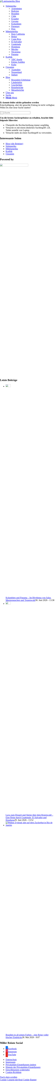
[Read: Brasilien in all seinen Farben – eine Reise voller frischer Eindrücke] (30, 825)
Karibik (9, 151)
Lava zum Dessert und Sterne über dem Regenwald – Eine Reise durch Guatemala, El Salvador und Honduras (29, 817)
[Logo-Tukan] (10, 1)
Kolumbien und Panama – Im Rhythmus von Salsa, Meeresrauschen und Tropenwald (28, 598)
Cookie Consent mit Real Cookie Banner (18, 1079)
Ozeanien (10, 154)
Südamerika (11, 146)
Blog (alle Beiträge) (14, 143)
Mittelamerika (12, 149)
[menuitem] (30, 17)
